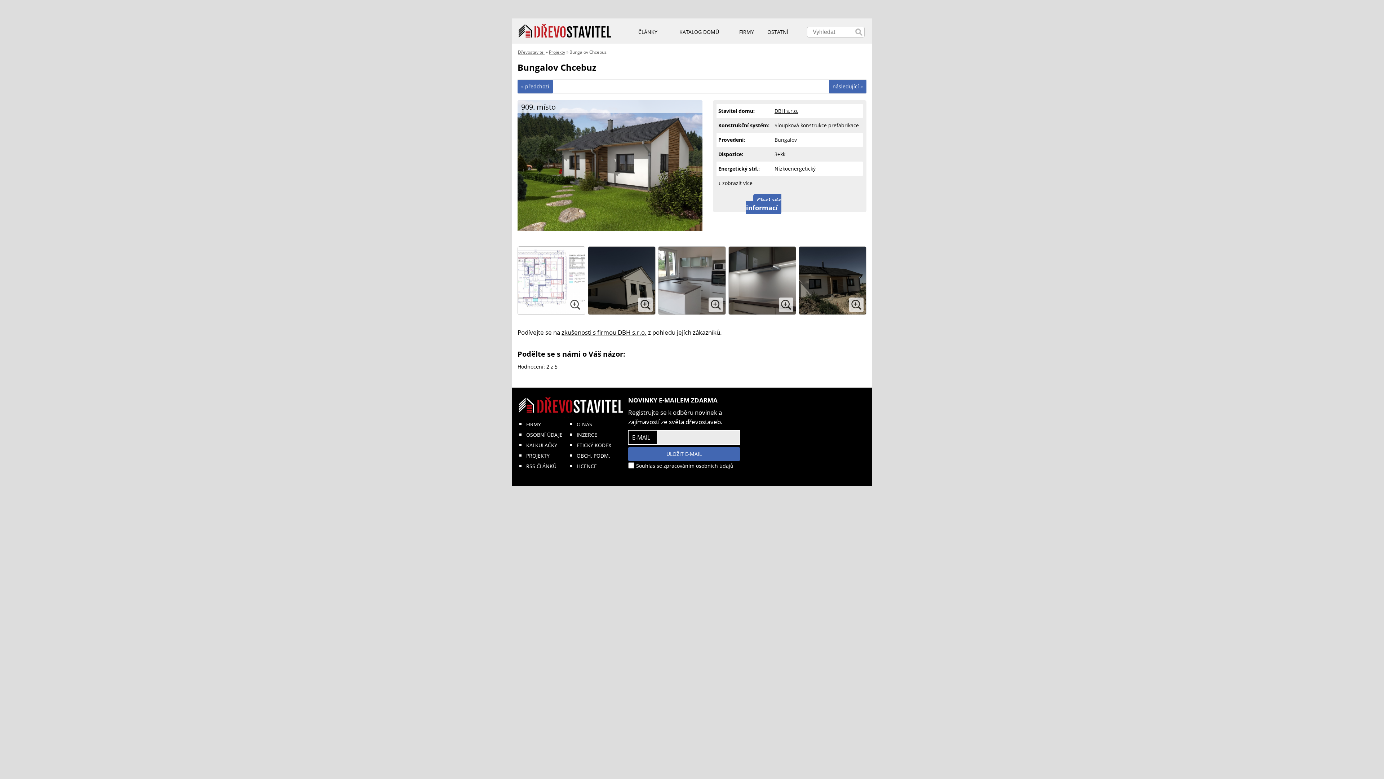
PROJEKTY (538, 455)
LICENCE (587, 466)
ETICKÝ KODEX (594, 445)
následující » (848, 86)
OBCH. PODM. (593, 455)
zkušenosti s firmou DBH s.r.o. (604, 332)
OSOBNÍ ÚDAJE (544, 434)
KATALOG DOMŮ (699, 31)
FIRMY (533, 424)
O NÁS (584, 424)
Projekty (557, 52)
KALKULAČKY (541, 445)
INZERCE (587, 434)
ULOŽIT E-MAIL (684, 453)
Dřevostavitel (531, 52)
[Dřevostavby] (565, 31)
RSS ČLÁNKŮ (541, 466)
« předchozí (535, 86)
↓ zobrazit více (735, 183)
